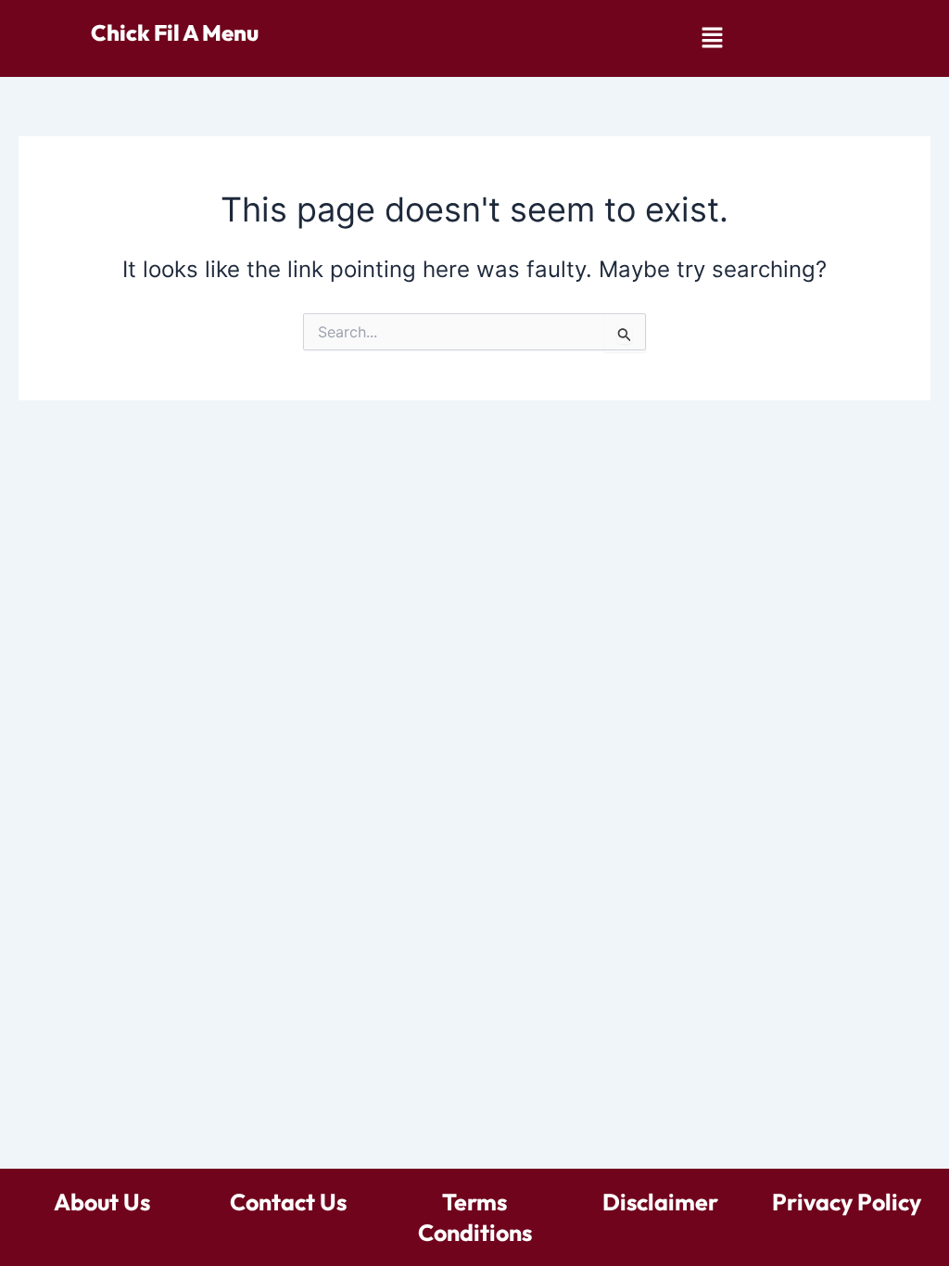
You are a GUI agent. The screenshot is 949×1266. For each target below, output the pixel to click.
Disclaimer (660, 1202)
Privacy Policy (846, 1202)
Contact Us (288, 1202)
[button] (711, 38)
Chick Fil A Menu (175, 32)
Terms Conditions (475, 1217)
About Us (102, 1202)
